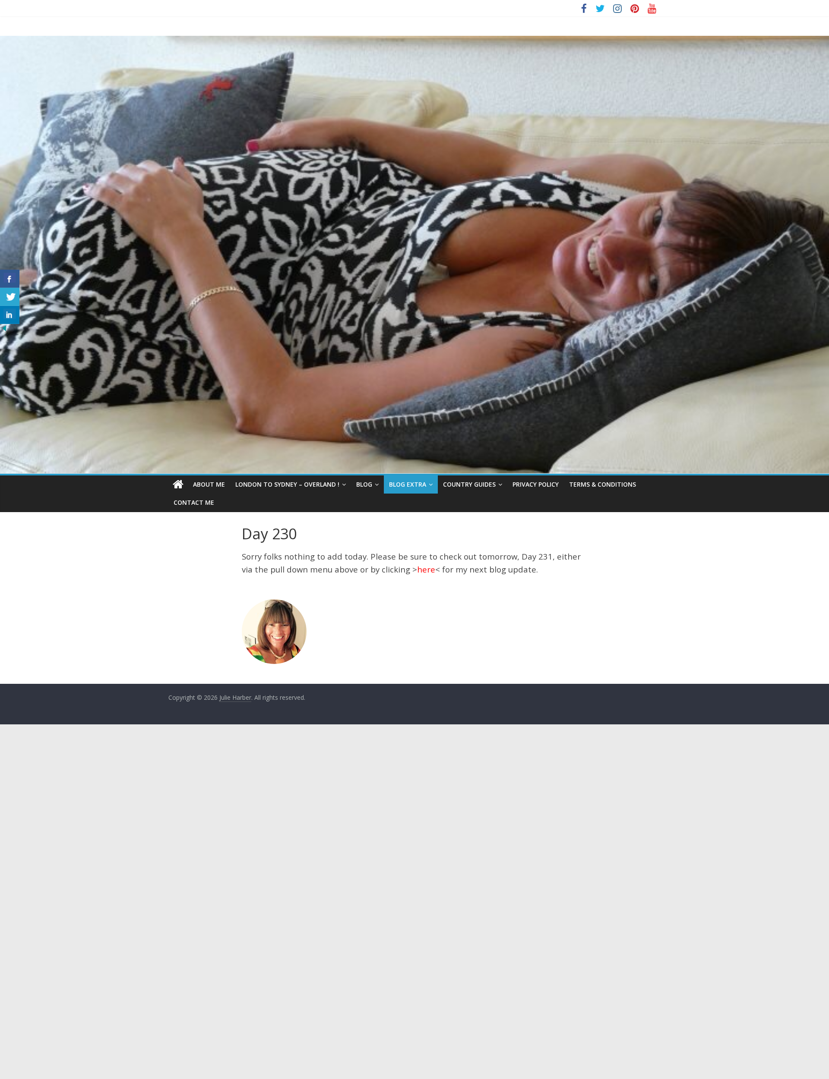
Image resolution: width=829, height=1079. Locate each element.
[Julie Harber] (178, 484)
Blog (364, 484)
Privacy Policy (536, 484)
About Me (209, 484)
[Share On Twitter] (9, 297)
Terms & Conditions (602, 484)
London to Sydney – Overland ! (287, 484)
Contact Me (194, 502)
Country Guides (469, 484)
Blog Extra (407, 484)
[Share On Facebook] (9, 279)
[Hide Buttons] (4, 329)
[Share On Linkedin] (9, 315)
